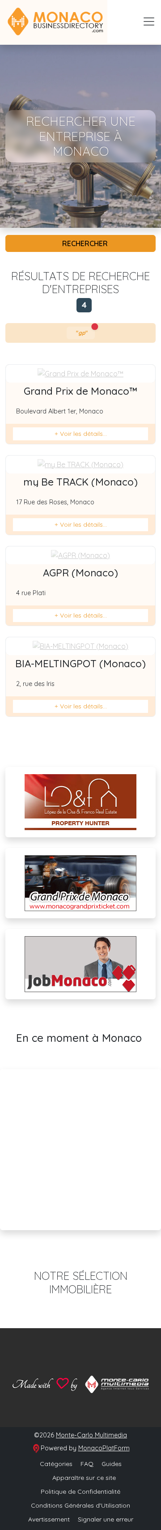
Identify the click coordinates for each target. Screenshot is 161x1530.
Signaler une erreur (105, 1519)
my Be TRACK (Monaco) (80, 482)
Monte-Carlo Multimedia (91, 1435)
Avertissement (49, 1519)
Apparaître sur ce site (83, 1478)
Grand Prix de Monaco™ (80, 391)
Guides (112, 1464)
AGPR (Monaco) (80, 573)
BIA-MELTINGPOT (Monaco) (80, 663)
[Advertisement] (80, 1149)
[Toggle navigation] (149, 21)
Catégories (56, 1464)
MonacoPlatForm (104, 1448)
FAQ (86, 1464)
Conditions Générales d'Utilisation (80, 1505)
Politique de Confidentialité (80, 1491)
